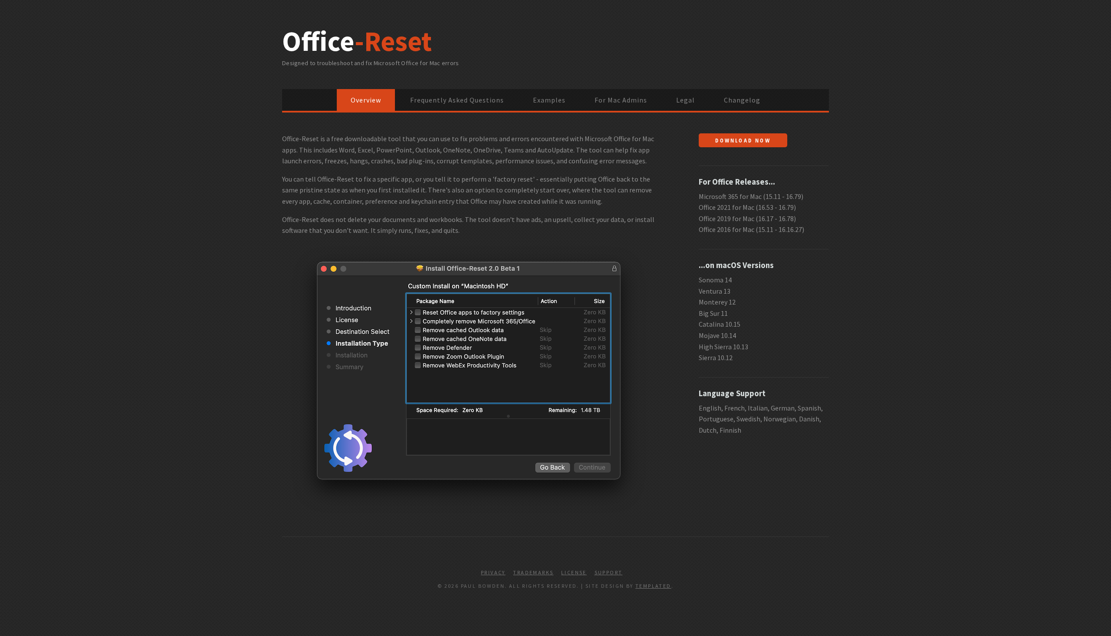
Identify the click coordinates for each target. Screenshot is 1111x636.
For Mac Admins (621, 100)
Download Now (742, 140)
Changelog (742, 100)
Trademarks (533, 572)
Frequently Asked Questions (457, 100)
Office (357, 40)
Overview (366, 100)
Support (609, 572)
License (574, 572)
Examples (549, 100)
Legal (685, 100)
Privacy (493, 572)
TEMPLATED (653, 586)
